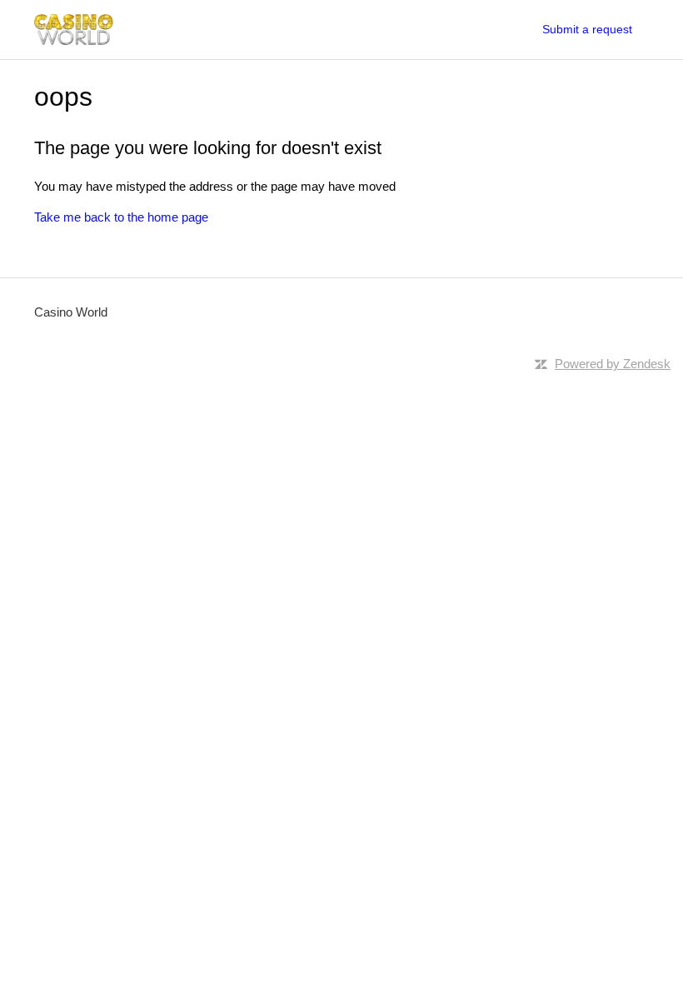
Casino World (70, 312)
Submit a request (587, 29)
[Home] (73, 29)
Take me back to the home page (121, 217)
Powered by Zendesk (613, 364)
